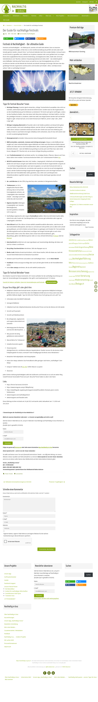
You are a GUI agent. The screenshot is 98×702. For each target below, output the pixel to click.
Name (5, 513)
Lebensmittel (71, 255)
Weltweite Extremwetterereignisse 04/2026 (18, 482)
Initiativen (9, 25)
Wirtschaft (91, 280)
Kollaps (79, 251)
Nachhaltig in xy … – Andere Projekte (15, 637)
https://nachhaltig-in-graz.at (23, 661)
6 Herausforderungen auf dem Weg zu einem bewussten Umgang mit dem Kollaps (81, 199)
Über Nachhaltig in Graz (11, 614)
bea (6, 34)
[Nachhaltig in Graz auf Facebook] (95, 283)
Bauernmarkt (86, 240)
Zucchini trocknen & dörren (78, 190)
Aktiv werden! (9, 679)
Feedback (7, 634)
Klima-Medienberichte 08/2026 (79, 187)
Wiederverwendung (82, 280)
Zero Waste (72, 284)
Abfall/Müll (71, 240)
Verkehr (77, 276)
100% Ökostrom (66, 667)
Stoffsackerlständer (10, 577)
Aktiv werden (77, 240)
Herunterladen (52, 282)
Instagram (85, 2)
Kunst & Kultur (18, 25)
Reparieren (83, 267)
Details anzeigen (85, 153)
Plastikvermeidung (82, 263)
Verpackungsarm (72, 280)
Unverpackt (71, 276)
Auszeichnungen (9, 617)
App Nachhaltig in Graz (45, 447)
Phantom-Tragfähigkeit (56, 482)
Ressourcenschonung (78, 271)
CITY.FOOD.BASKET (10, 599)
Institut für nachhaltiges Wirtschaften (16, 591)
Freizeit (11, 474)
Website (5, 525)
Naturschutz (76, 263)
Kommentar (6, 496)
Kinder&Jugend (79, 247)
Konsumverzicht (85, 251)
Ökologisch (79, 284)
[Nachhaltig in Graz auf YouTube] (95, 290)
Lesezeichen (19, 474)
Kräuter (90, 251)
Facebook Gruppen (10, 583)
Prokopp (55, 236)
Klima (91, 247)
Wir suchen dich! (9, 640)
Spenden (78, 2)
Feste (6, 474)
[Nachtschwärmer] (82, 80)
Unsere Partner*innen (10, 586)
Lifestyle (91, 255)
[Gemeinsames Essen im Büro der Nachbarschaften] (82, 129)
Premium (86, 263)
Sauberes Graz (91, 271)
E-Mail (5, 519)
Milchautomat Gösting (77, 51)
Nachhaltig (70, 259)
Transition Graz (9, 596)
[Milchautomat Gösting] (82, 48)
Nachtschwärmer (75, 83)
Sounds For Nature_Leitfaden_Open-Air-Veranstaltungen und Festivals (24, 282)
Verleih (6, 580)
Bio (89, 240)
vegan (74, 276)
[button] (8, 38)
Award (82, 240)
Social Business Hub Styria (13, 593)
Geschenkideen (72, 247)
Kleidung (86, 247)
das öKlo (24, 367)
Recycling (70, 267)
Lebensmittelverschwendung (81, 255)
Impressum (7, 647)
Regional (76, 266)
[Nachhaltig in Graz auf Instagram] (95, 286)
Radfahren (91, 263)
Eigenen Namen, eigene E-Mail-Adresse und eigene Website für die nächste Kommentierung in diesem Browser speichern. (26, 535)
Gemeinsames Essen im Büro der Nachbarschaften (81, 143)
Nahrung (87, 258)
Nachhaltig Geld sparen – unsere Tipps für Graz (82, 677)
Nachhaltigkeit (31, 34)
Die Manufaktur (9, 589)
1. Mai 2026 (13, 34)
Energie (75, 243)
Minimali (9, 238)
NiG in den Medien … (10, 627)
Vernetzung (85, 276)
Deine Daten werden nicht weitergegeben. (46, 598)
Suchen (90, 174)
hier (59, 157)
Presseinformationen (10, 643)
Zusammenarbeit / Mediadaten (13, 630)
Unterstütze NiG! (26, 677)
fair (77, 243)
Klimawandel (73, 251)
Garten (87, 243)
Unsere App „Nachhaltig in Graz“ (13, 621)
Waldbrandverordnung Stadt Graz (80, 193)
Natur (71, 263)
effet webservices (50, 667)
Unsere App (7, 574)
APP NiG (91, 2)
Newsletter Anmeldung (11, 624)
